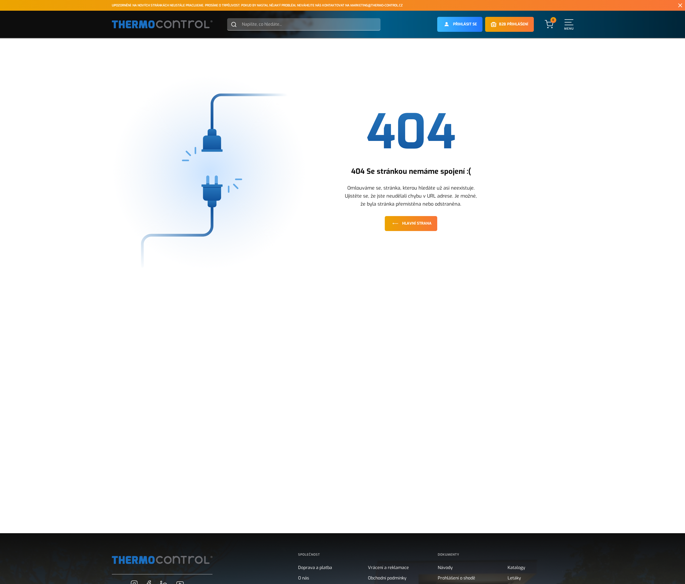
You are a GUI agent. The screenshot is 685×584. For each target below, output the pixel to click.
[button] (459, 24)
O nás (303, 578)
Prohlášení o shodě (456, 578)
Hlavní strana (417, 223)
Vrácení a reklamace (388, 567)
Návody (445, 567)
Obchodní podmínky (387, 578)
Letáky (514, 578)
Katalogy (516, 567)
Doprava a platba (315, 567)
